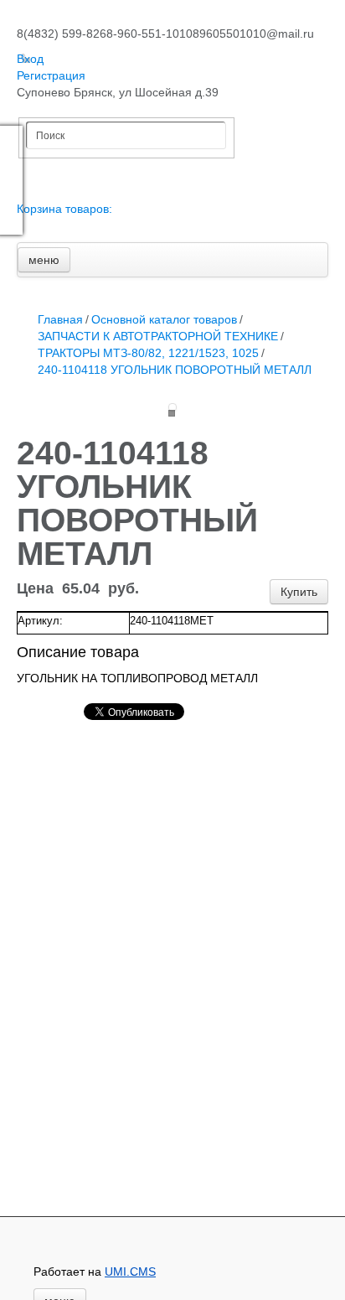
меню (43, 260)
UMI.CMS (130, 1271)
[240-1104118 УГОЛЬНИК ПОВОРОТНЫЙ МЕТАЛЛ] (172, 407)
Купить (299, 591)
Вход (30, 58)
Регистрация (51, 75)
